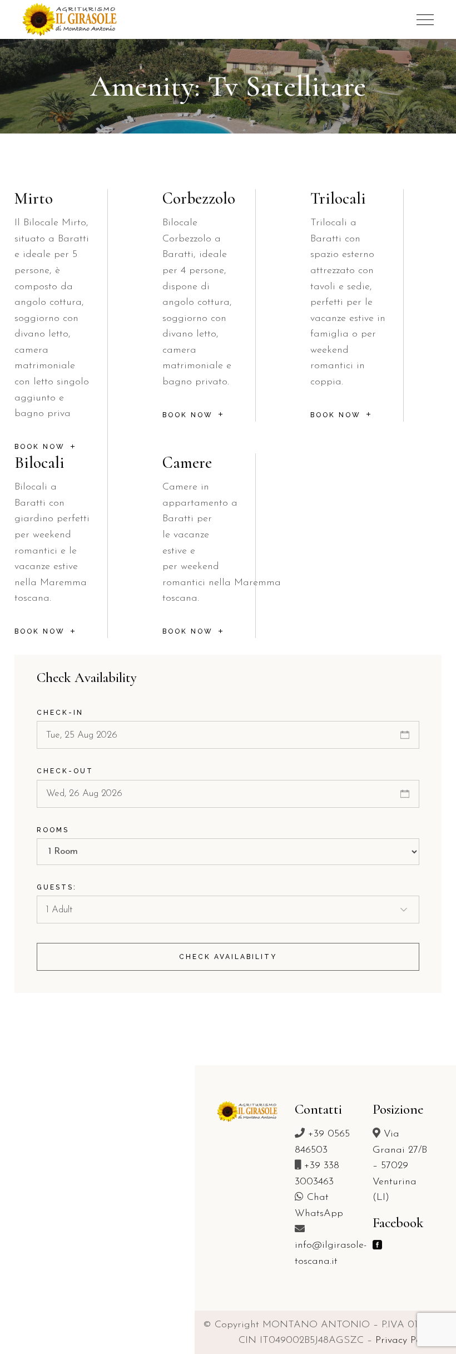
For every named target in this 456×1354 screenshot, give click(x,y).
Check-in (60, 712)
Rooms (53, 830)
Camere (187, 462)
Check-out (65, 771)
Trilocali (338, 198)
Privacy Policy (405, 1341)
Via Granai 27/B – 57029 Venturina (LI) (400, 1166)
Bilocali (39, 462)
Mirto (33, 198)
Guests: (57, 887)
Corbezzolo (198, 198)
